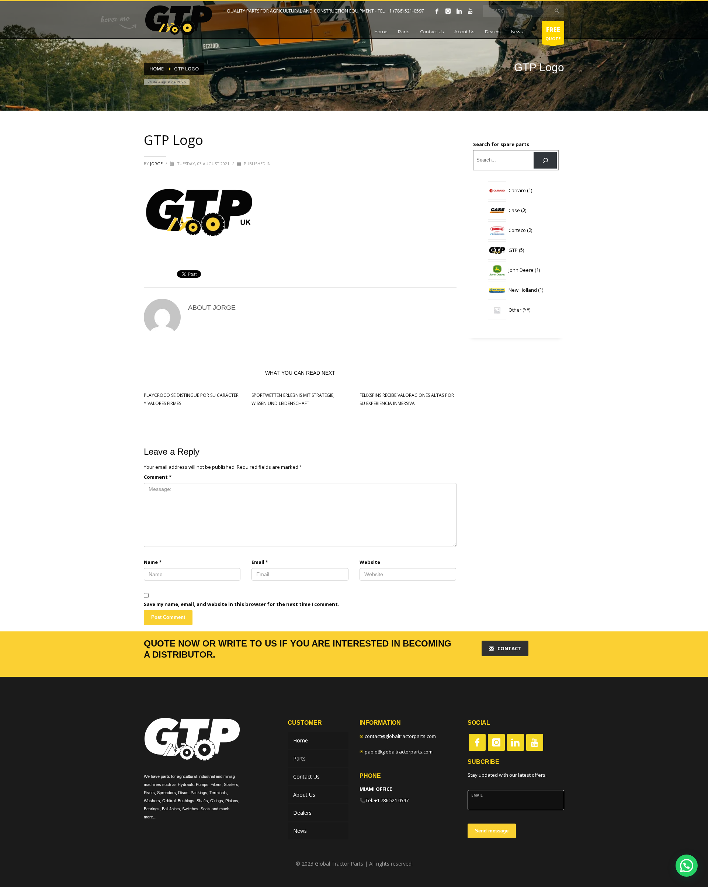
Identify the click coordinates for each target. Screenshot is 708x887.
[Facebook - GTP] (477, 742)
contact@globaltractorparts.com (400, 736)
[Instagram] (448, 11)
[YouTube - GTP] (534, 742)
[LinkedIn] (459, 11)
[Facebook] (436, 11)
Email (259, 562)
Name (153, 562)
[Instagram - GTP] (496, 742)
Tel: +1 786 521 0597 (387, 800)
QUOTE (552, 33)
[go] (556, 10)
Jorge (157, 163)
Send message (492, 831)
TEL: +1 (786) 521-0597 (401, 11)
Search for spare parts (501, 144)
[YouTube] (470, 11)
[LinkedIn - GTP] (515, 742)
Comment (157, 477)
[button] (687, 866)
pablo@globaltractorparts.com (399, 751)
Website (370, 562)
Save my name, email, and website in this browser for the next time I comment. (241, 604)
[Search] (545, 160)
